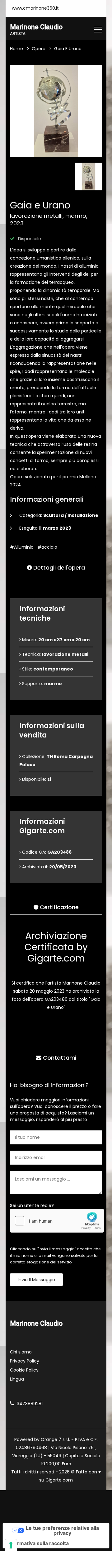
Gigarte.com (59, 1480)
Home (16, 48)
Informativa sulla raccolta (38, 1543)
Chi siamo (21, 1352)
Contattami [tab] (58, 1058)
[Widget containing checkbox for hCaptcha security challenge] (57, 1221)
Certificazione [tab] (58, 907)
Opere (38, 48)
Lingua (17, 1379)
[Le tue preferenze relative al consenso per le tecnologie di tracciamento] (11, 1545)
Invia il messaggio (36, 1280)
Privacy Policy (24, 1361)
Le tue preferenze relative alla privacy (62, 1530)
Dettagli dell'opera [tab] (58, 567)
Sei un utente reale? (32, 1205)
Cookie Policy (24, 1370)
